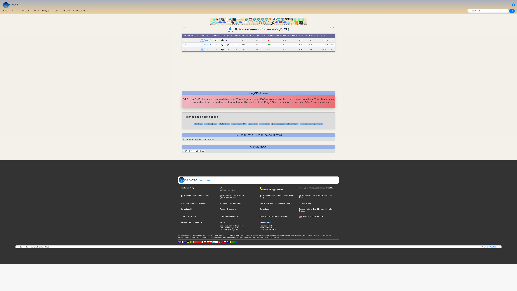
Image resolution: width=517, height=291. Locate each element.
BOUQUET (46, 11)
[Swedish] (191, 242)
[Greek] (213, 242)
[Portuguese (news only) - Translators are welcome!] (196, 242)
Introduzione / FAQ (187, 188)
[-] (17, 11)
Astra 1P (207, 49)
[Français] (182, 242)
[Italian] (202, 242)
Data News (253, 124)
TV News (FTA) (210, 124)
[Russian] (225, 242)
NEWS (5, 11)
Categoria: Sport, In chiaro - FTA (231, 226)
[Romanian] (230, 242)
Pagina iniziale (204, 180)
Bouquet (302, 209)
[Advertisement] (258, 71)
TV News (198, 124)
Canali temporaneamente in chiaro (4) (278, 203)
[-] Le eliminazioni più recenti (311, 124)
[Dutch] (185, 242)
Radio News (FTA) (238, 124)
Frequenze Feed (266, 226)
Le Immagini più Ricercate (229, 217)
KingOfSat (493, 247)
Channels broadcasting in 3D (313, 217)
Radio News (224, 124)
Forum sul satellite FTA (268, 230)
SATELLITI (25, 11)
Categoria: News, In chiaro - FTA (232, 228)
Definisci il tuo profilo (227, 190)
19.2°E (185, 40)
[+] (12, 11)
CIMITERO (66, 11)
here (232, 99)
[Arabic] (219, 242)
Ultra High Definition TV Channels (276, 217)
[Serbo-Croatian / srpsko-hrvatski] (227, 242)
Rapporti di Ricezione (228, 209)
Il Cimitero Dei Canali (188, 217)
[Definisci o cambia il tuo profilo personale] (513, 5)
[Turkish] (222, 242)
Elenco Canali (265, 209)
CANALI (36, 11)
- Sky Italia (328, 209)
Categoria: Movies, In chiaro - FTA (232, 230)
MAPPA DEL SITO (79, 11)
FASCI (56, 11)
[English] (179, 242)
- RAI (314, 209)
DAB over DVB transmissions (191, 222)
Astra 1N (207, 45)
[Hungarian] (233, 242)
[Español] (199, 242)
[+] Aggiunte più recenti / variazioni (284, 124)
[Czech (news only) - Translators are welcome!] (208, 242)
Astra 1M (207, 40)
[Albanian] (236, 242)
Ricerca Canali (306, 203)
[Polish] (205, 242)
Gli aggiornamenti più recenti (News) (196, 196)
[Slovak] (210, 242)
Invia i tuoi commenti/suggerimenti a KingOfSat (316, 188)
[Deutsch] (188, 242)
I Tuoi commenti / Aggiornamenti (271, 190)
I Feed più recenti (266, 228)
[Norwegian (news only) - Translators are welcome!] (194, 242)
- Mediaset (320, 209)
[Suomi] (216, 242)
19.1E (332, 28)
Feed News (265, 124)
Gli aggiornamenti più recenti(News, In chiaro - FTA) (232, 197)
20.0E (185, 28)
